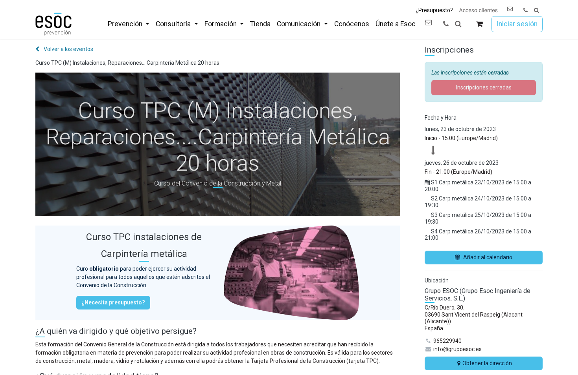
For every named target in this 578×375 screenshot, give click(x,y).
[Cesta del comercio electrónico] (479, 24)
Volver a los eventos (67, 49)
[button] (536, 10)
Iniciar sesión (517, 24)
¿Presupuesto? (434, 10)
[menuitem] (129, 24)
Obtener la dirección (487, 363)
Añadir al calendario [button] (487, 257)
